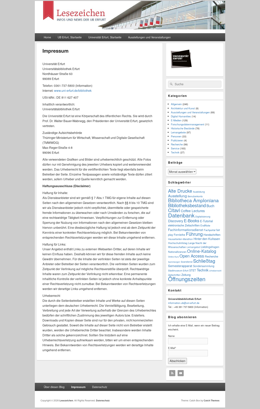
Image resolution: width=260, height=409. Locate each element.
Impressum (78, 387)
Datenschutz (99, 387)
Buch (210, 205)
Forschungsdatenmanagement (187, 124)
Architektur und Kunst (183, 108)
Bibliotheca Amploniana (193, 200)
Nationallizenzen (177, 252)
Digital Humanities (181, 116)
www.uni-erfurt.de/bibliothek (73, 90)
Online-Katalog (201, 251)
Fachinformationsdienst (185, 229)
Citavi (174, 210)
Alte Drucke (180, 190)
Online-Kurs (173, 256)
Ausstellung (177, 195)
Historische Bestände (183, 128)
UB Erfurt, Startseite (70, 37)
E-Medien (176, 120)
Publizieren (177, 140)
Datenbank (181, 215)
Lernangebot (193, 247)
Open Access (191, 256)
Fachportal (209, 230)
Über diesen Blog (54, 387)
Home (47, 37)
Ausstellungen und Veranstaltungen (149, 37)
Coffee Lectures (193, 210)
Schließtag (204, 260)
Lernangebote (178, 132)
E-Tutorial (206, 221)
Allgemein (176, 104)
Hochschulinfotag (177, 243)
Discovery (175, 220)
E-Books (191, 220)
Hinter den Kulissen (207, 239)
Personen (176, 136)
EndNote (205, 225)
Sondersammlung (203, 266)
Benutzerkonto (195, 196)
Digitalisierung (202, 216)
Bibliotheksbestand (187, 205)
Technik (175, 152)
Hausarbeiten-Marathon (180, 239)
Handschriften (211, 235)
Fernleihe (179, 235)
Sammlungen (174, 261)
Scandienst (186, 261)
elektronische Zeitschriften (184, 225)
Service (175, 148)
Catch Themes (211, 400)
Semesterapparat (180, 265)
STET (192, 270)
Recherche (177, 144)
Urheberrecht (215, 270)
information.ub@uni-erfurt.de (183, 303)
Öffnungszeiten (186, 279)
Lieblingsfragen (210, 247)
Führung (194, 234)
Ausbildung (199, 191)
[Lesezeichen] (130, 28)
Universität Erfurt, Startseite (104, 37)
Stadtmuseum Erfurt (178, 270)
